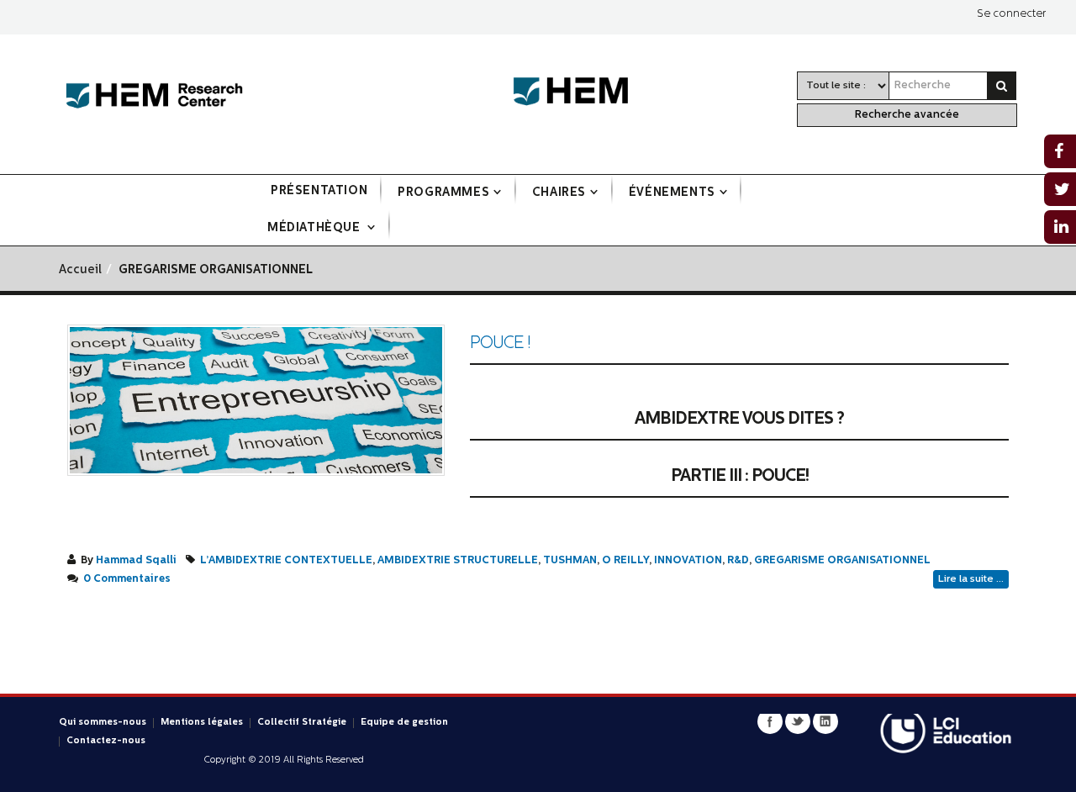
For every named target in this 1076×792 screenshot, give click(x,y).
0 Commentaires (127, 579)
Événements (672, 193)
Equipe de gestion (404, 722)
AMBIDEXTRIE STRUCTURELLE (457, 561)
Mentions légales (202, 722)
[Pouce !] (256, 400)
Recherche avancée (907, 114)
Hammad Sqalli (136, 561)
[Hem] (579, 92)
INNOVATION (688, 561)
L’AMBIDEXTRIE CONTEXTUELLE (286, 561)
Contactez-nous (105, 741)
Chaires (559, 193)
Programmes (443, 193)
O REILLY (625, 561)
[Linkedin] (825, 721)
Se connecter (1011, 13)
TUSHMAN (570, 561)
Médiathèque (315, 228)
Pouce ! (500, 343)
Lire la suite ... (971, 579)
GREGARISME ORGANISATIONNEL (842, 561)
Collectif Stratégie (301, 722)
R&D (738, 561)
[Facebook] (770, 721)
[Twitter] (797, 721)
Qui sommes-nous (102, 722)
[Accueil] (154, 96)
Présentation (319, 191)
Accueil (80, 270)
